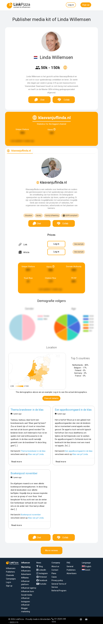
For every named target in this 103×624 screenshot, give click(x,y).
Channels (10, 575)
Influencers (10, 568)
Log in (8, 582)
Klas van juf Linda (36, 454)
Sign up (9, 586)
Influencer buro (27, 591)
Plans (54, 573)
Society (38, 215)
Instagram (43, 573)
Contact (55, 570)
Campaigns (11, 579)
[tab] (19, 151)
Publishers (10, 572)
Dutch (87, 570)
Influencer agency (28, 588)
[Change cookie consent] (81, 619)
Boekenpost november (24, 473)
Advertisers (26, 574)
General (70, 566)
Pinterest (43, 577)
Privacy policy (57, 580)
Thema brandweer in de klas (27, 409)
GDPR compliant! (71, 215)
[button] (71, 4)
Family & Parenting (52, 215)
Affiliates (25, 578)
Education (28, 215)
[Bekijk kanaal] (65, 69)
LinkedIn (42, 570)
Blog (41, 566)
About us (55, 566)
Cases (54, 577)
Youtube (42, 584)
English (88, 566)
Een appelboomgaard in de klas (73, 409)
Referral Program (59, 591)
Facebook (43, 580)
